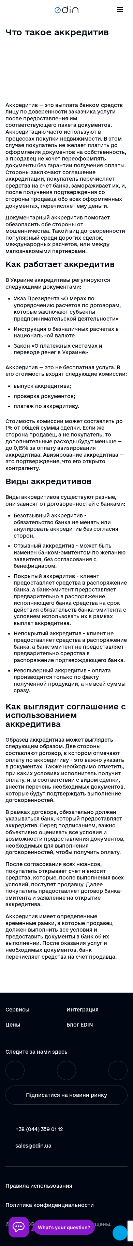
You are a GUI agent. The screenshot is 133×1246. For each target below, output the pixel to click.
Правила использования (38, 1186)
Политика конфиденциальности (49, 1205)
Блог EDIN (79, 1025)
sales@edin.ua (33, 1146)
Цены (12, 1025)
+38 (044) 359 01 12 (39, 1129)
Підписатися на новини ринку (66, 1095)
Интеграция (82, 1010)
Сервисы (17, 1010)
